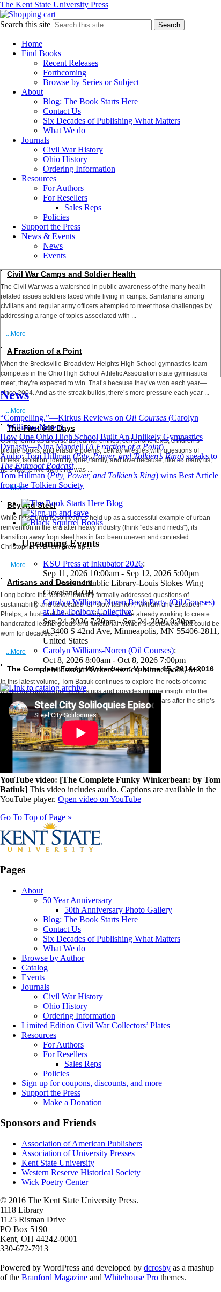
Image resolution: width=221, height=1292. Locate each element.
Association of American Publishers (81, 1143)
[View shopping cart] (28, 14)
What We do (64, 130)
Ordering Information (79, 168)
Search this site (25, 24)
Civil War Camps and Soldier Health (71, 274)
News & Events (48, 236)
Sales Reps (82, 207)
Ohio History (65, 159)
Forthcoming (64, 72)
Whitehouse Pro (131, 1277)
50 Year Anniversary (77, 900)
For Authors (63, 188)
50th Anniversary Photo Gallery (118, 909)
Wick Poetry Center (54, 1182)
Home (31, 43)
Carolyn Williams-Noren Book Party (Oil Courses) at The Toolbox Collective (129, 607)
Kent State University (57, 1162)
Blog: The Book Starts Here (90, 101)
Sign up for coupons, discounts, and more (91, 1083)
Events (54, 255)
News (53, 245)
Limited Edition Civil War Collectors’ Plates (95, 1025)
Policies (56, 216)
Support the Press (50, 226)
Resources (38, 178)
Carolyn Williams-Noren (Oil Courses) (108, 650)
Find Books (41, 53)
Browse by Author (52, 957)
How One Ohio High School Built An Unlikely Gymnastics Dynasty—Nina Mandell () (101, 441)
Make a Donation (72, 1102)
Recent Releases (70, 62)
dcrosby (157, 1267)
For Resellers (65, 197)
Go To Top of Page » (36, 817)
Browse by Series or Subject (91, 82)
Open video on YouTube (99, 799)
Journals (35, 139)
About (32, 91)
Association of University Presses (78, 1153)
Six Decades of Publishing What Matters (111, 120)
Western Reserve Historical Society (81, 1172)
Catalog (34, 967)
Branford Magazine (54, 1277)
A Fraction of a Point (44, 351)
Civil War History (73, 149)
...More (16, 334)
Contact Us (62, 111)
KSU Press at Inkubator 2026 (93, 563)
